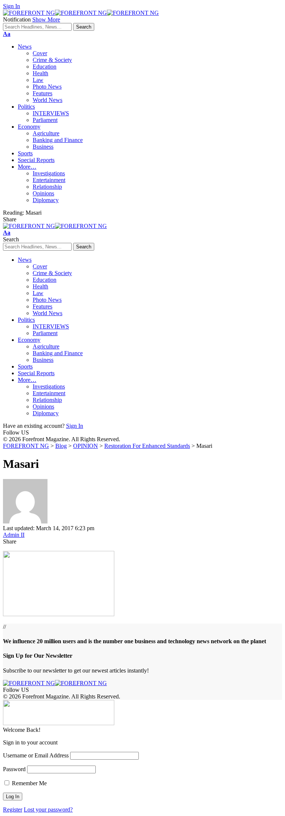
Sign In (74, 426)
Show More (46, 19)
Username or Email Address (36, 755)
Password (14, 769)
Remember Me (28, 783)
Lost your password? (48, 809)
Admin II (13, 535)
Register (12, 809)
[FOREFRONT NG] (81, 13)
